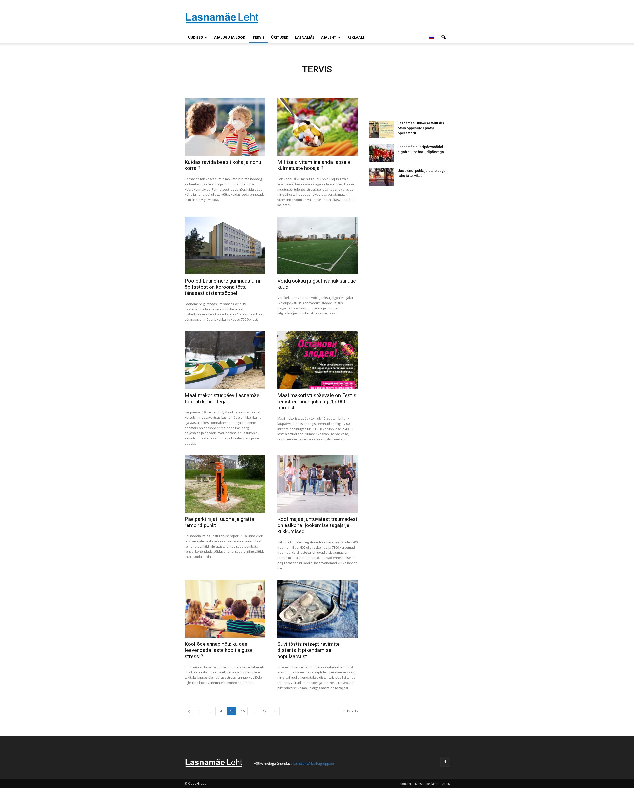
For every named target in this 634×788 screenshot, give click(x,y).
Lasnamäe (304, 37)
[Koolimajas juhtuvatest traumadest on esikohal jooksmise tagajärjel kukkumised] (317, 484)
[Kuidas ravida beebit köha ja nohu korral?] (225, 127)
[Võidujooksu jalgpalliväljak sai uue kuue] (317, 245)
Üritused (279, 37)
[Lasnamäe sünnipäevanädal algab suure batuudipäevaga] (381, 153)
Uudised (195, 37)
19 (264, 711)
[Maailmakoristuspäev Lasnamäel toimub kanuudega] (225, 360)
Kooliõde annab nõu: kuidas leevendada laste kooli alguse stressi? (219, 650)
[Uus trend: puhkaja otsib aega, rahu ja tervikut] (381, 177)
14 (220, 711)
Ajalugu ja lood (229, 37)
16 (243, 711)
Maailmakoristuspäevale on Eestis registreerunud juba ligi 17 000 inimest (316, 401)
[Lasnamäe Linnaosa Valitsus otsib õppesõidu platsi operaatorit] (381, 129)
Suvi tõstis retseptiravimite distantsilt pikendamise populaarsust (308, 650)
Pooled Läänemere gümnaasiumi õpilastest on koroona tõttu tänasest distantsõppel (222, 287)
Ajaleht (328, 37)
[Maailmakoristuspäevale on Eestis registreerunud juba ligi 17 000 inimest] (317, 360)
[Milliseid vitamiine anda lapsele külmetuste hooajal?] (317, 127)
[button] (443, 37)
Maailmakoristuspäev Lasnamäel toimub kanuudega (223, 398)
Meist (419, 784)
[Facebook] (445, 762)
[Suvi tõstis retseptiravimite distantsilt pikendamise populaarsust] (317, 609)
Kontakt (405, 784)
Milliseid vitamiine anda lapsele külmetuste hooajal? (314, 165)
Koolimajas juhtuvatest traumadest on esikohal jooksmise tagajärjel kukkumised (317, 525)
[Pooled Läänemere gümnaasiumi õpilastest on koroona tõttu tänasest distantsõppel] (225, 245)
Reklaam (355, 37)
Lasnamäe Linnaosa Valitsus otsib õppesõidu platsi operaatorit (421, 128)
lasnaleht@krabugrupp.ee (313, 763)
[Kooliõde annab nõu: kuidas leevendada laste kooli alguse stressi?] (225, 609)
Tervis (258, 37)
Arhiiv (446, 784)
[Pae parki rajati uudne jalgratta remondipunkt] (225, 484)
